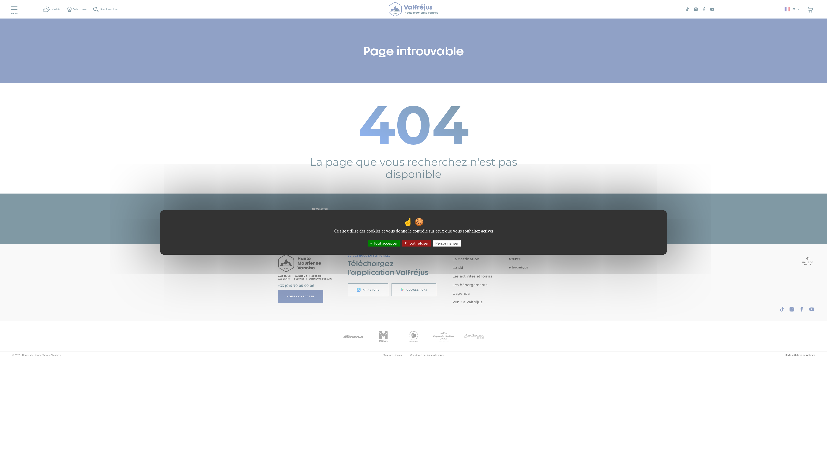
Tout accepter (385, 244)
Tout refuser (418, 244)
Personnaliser (447, 244)
